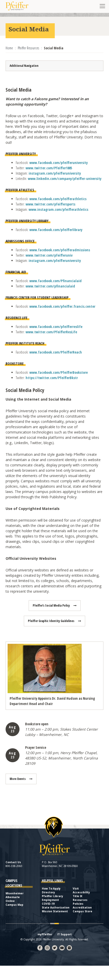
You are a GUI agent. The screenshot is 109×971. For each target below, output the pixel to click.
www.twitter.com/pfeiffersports (50, 204)
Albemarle (13, 897)
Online (10, 901)
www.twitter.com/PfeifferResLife (51, 331)
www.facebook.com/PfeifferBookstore (58, 372)
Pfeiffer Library (52, 896)
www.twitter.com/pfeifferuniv (49, 255)
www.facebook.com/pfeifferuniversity (58, 162)
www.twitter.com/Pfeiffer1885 (49, 168)
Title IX (77, 896)
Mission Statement (55, 911)
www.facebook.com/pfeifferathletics (57, 198)
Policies (78, 903)
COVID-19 (48, 903)
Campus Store (82, 911)
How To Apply (51, 888)
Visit (76, 888)
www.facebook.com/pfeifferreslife (55, 326)
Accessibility (81, 892)
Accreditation (82, 907)
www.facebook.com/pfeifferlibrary (55, 229)
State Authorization (55, 907)
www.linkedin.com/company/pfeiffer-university (64, 178)
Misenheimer (15, 893)
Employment (50, 900)
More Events (18, 779)
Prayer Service (35, 747)
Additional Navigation (24, 66)
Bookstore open (36, 723)
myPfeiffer (45, 934)
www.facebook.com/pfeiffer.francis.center (62, 306)
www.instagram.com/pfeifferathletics (58, 209)
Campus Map (14, 904)
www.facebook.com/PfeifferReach (55, 352)
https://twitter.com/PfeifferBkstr (52, 377)
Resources (80, 900)
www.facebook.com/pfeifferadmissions (59, 249)
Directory (48, 892)
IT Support (64, 934)
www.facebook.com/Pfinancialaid (55, 280)
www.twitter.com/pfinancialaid (50, 286)
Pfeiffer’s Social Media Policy (51, 605)
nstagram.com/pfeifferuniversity (55, 173)
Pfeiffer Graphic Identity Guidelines (51, 621)
